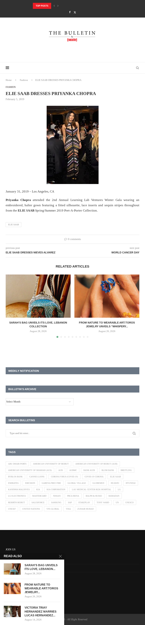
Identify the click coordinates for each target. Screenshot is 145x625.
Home (9, 80)
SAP (70, 502)
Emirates (13, 483)
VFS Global (52, 509)
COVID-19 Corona (94, 476)
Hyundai (131, 483)
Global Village (77, 483)
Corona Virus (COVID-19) (64, 476)
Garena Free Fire (51, 483)
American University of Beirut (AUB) (96, 464)
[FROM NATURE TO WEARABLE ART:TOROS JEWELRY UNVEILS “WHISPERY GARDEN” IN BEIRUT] (106, 296)
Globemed (98, 483)
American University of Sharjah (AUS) (30, 470)
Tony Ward (103, 502)
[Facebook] (69, 12)
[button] (54, 6)
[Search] (137, 67)
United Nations (31, 509)
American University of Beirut (51, 464)
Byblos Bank (15, 476)
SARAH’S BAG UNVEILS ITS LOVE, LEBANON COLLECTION (65, 6)
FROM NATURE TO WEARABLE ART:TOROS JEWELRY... (41, 588)
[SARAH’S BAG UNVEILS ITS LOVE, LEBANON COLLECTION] (38, 296)
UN (117, 502)
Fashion (24, 80)
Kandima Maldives (19, 489)
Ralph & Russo (94, 496)
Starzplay (84, 502)
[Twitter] (75, 12)
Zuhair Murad (85, 509)
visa (68, 509)
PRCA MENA (73, 496)
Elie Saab (13, 224)
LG (119, 489)
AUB (60, 470)
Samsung (56, 502)
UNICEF (12, 509)
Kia (38, 489)
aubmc (73, 470)
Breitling (126, 470)
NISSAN (57, 496)
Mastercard (39, 496)
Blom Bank (108, 470)
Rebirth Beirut (16, 502)
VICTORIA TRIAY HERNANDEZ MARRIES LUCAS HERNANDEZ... (40, 611)
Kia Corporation (56, 489)
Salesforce (38, 502)
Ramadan (114, 496)
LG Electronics (17, 496)
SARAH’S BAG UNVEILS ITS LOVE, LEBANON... (41, 567)
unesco (129, 502)
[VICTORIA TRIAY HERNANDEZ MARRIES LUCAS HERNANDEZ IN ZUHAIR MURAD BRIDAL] (12, 611)
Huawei (115, 483)
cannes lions (36, 476)
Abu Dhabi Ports (17, 464)
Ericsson (30, 483)
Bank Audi (89, 470)
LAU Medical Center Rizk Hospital (91, 489)
